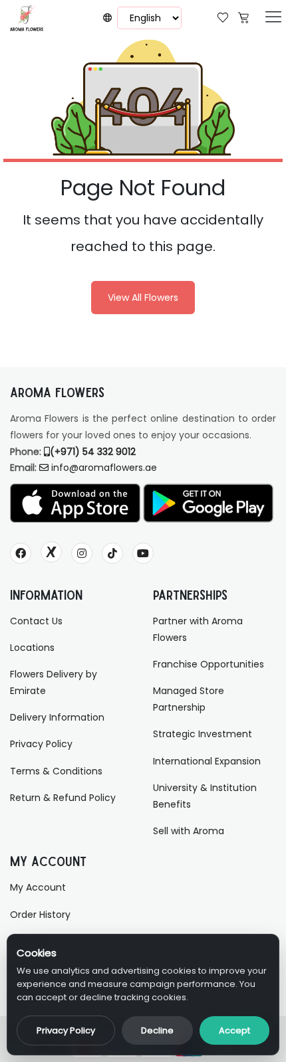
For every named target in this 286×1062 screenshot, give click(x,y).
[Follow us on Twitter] (51, 552)
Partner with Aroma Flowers (198, 629)
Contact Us (36, 621)
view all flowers (143, 297)
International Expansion (207, 761)
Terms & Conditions (56, 771)
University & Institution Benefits (205, 796)
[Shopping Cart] (243, 16)
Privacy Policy (66, 1030)
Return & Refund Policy (63, 797)
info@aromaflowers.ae (104, 467)
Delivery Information (57, 717)
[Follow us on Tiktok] (112, 553)
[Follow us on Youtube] (143, 553)
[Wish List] (222, 16)
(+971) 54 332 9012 (93, 451)
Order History (40, 914)
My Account (38, 887)
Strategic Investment (202, 734)
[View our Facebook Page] (20, 553)
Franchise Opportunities (208, 664)
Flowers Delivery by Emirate (53, 682)
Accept (234, 1030)
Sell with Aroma (188, 831)
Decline (157, 1030)
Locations (32, 647)
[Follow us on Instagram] (81, 553)
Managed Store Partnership (188, 699)
